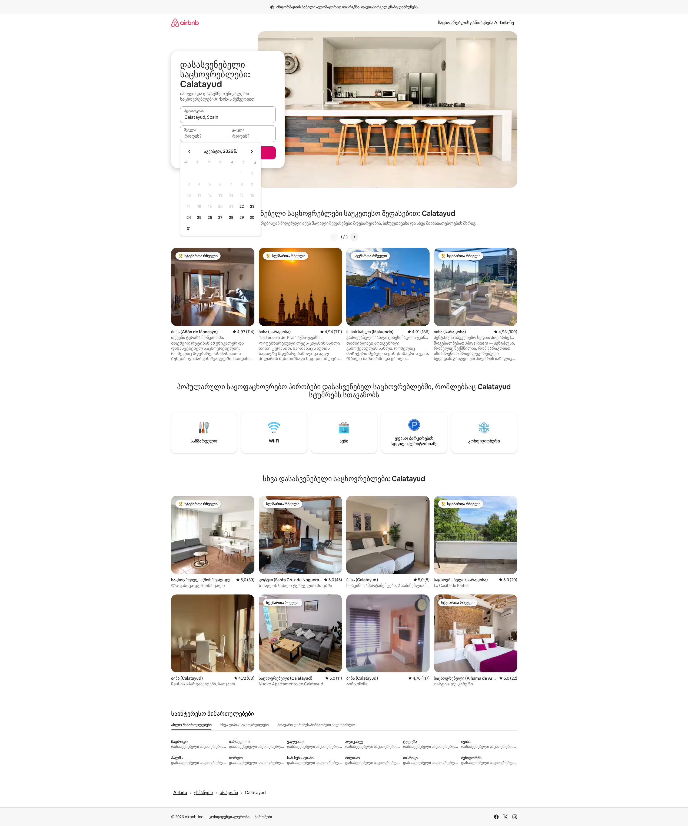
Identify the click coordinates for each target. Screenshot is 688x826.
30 (252, 217)
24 (189, 217)
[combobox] (227, 117)
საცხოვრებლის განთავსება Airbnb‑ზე (476, 22)
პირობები (263, 816)
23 (252, 206)
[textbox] (204, 136)
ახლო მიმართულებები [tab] (191, 724)
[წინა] (334, 237)
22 (242, 206)
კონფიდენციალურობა (229, 816)
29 (242, 217)
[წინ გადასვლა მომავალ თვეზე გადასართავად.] (251, 151)
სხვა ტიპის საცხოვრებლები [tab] (244, 724)
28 (231, 217)
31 (189, 228)
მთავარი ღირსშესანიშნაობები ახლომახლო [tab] (316, 724)
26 (210, 217)
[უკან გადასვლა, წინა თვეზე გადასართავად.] (189, 151)
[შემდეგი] (354, 237)
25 (199, 217)
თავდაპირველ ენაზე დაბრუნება (389, 7)
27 (220, 217)
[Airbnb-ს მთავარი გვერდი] (185, 22)
